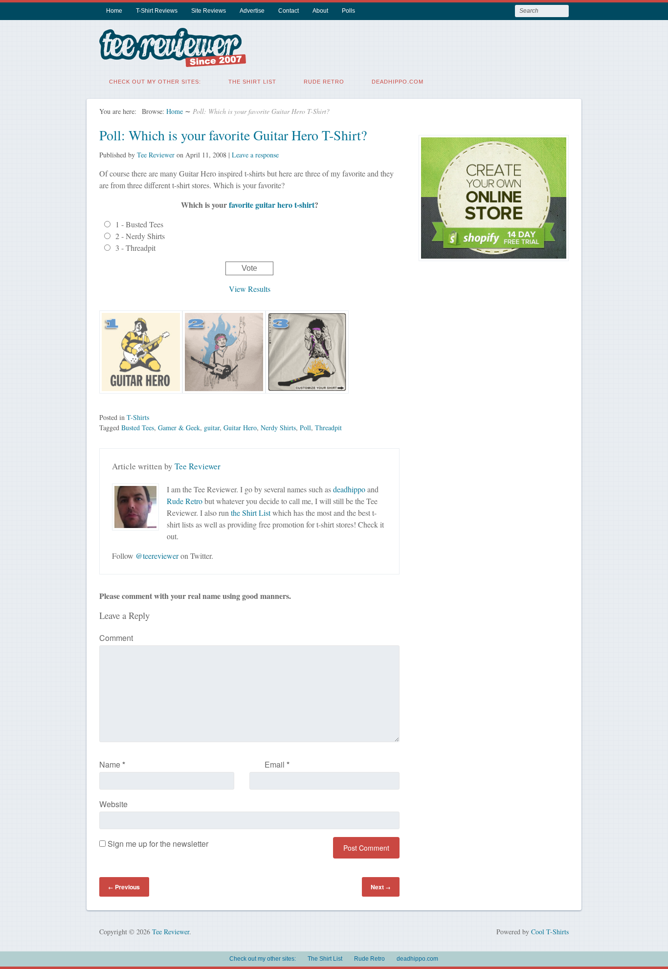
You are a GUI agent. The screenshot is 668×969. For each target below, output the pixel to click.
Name (112, 764)
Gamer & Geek (179, 427)
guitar (212, 427)
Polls (348, 10)
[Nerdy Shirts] (224, 398)
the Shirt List (250, 512)
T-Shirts (138, 417)
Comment (116, 637)
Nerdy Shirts (278, 427)
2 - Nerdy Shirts (140, 236)
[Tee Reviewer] (172, 60)
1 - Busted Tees (139, 224)
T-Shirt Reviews (157, 10)
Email (277, 764)
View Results (249, 289)
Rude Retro (324, 82)
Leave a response (255, 154)
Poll (305, 427)
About (320, 10)
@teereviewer (156, 556)
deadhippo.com (397, 82)
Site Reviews (208, 10)
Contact (288, 10)
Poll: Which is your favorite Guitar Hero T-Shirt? (233, 135)
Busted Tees (137, 427)
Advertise (252, 10)
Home (114, 10)
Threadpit (328, 427)
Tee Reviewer (156, 154)
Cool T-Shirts (550, 931)
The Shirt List (252, 82)
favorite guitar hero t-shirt (271, 204)
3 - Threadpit (135, 247)
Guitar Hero (240, 427)
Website (113, 804)
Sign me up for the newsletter (157, 843)
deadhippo (349, 489)
